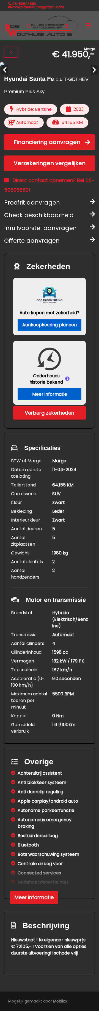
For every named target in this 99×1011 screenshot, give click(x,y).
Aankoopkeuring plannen (49, 325)
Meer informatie (49, 394)
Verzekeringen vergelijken (50, 163)
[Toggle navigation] (88, 25)
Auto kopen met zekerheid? (49, 313)
